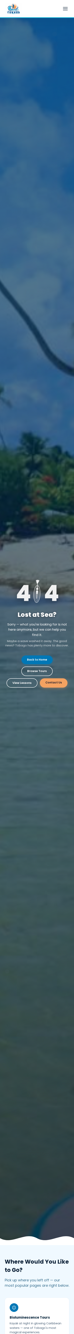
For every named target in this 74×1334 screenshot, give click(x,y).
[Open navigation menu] (65, 9)
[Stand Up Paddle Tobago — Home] (13, 8)
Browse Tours (37, 671)
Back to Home (37, 660)
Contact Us (53, 682)
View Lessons (22, 683)
